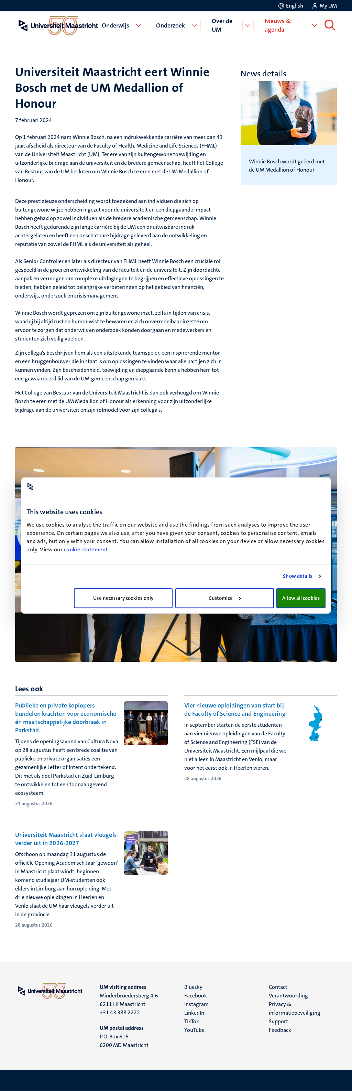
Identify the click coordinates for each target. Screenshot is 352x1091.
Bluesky (193, 987)
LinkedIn (194, 1012)
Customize (221, 598)
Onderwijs (115, 25)
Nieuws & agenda (278, 25)
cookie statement (86, 549)
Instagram (196, 1004)
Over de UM (222, 25)
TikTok (191, 1021)
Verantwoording (288, 995)
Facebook (195, 995)
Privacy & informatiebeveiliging (294, 1008)
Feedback (280, 1030)
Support (278, 1021)
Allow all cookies (301, 598)
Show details (297, 576)
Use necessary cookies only (123, 598)
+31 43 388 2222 (120, 1012)
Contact (278, 987)
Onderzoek (170, 25)
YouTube (194, 1030)
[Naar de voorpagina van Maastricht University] (57, 25)
